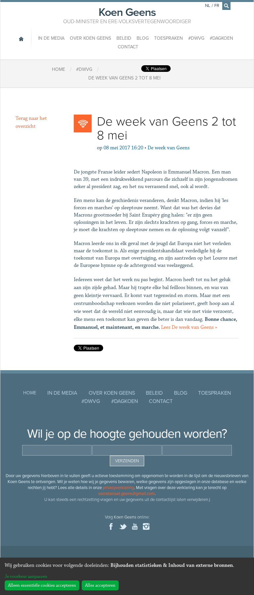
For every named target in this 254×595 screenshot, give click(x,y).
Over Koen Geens (90, 38)
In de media (51, 38)
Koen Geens (127, 15)
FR (216, 5)
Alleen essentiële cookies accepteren (42, 585)
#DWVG (196, 38)
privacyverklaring (118, 487)
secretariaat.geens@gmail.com (126, 493)
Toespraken (168, 38)
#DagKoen (221, 38)
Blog (143, 38)
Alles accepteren (100, 585)
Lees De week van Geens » (189, 327)
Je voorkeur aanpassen (26, 576)
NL (207, 5)
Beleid (123, 38)
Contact (128, 47)
